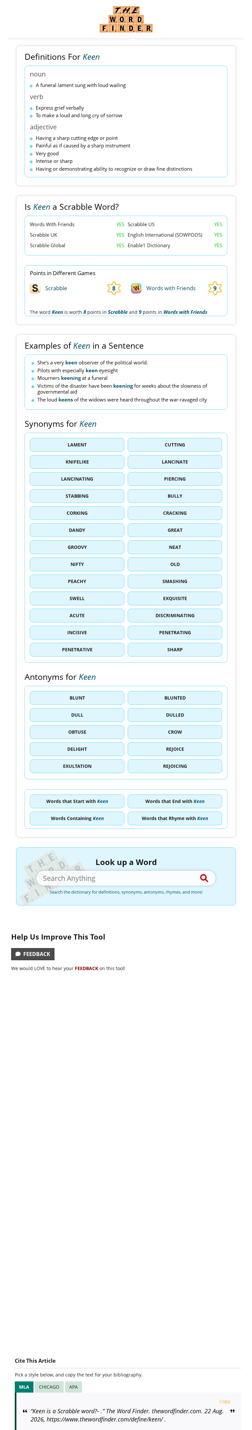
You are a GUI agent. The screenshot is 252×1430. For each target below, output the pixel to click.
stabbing (77, 496)
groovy (77, 547)
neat (175, 547)
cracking (175, 513)
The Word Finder (126, 19)
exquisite (175, 598)
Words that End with (174, 801)
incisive (77, 632)
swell (77, 598)
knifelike (77, 462)
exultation (77, 766)
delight (77, 749)
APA (73, 1387)
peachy (77, 581)
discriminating (175, 615)
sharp (175, 649)
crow (175, 732)
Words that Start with (77, 801)
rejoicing (175, 766)
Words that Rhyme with (175, 818)
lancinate (175, 462)
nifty (77, 564)
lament (77, 445)
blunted (175, 698)
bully (175, 496)
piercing (175, 479)
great (175, 530)
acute (77, 615)
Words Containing (77, 818)
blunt (77, 698)
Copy (225, 1401)
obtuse (77, 732)
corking (77, 513)
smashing (174, 581)
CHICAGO (49, 1387)
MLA (24, 1387)
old (175, 564)
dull (77, 715)
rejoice (175, 749)
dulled (175, 715)
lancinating (77, 479)
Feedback (35, 954)
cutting (175, 445)
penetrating (175, 632)
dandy (77, 530)
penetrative (77, 649)
